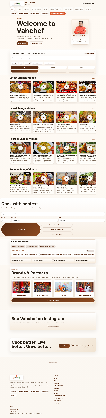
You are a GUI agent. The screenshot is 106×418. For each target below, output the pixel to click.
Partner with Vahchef (88, 3)
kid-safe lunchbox (49, 63)
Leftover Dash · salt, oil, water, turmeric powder (25, 254)
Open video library (88, 53)
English (53, 67)
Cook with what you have (57, 225)
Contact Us (13, 411)
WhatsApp (45, 13)
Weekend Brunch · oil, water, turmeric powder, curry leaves (55, 254)
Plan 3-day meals (57, 234)
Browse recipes (53, 71)
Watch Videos (22, 43)
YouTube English (23, 13)
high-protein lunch (37, 63)
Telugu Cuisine (36, 9)
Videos (19, 9)
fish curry (27, 63)
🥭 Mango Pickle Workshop (57, 13)
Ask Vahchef (79, 9)
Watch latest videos (24, 71)
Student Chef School (36, 43)
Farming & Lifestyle (59, 395)
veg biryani (14, 63)
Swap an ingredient (57, 229)
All (24, 67)
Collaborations (68, 9)
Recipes (26, 9)
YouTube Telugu (34, 13)
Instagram (13, 13)
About (45, 9)
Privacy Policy (14, 409)
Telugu (81, 67)
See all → (94, 78)
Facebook (13, 395)
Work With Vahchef (78, 346)
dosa (21, 63)
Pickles (56, 390)
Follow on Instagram (53, 326)
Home (12, 9)
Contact (88, 9)
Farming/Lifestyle (55, 9)
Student (56, 388)
